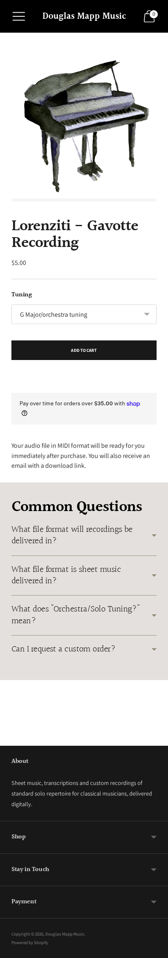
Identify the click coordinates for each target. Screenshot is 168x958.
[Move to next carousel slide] (156, 739)
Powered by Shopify (29, 942)
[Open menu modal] (18, 16)
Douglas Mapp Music (64, 934)
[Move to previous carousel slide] (11, 739)
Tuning (21, 295)
